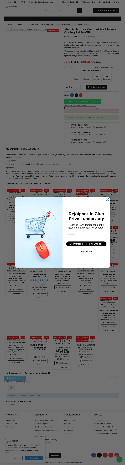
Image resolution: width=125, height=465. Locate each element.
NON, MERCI (86, 251)
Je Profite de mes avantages (86, 244)
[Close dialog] (107, 199)
